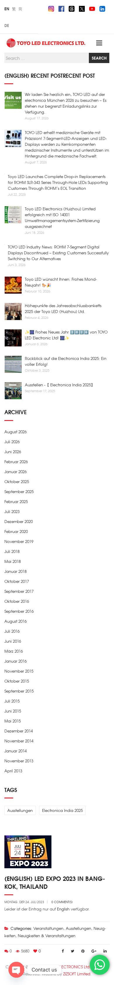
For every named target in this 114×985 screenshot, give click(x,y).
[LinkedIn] (105, 951)
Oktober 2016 (16, 601)
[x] (82, 7)
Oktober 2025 (16, 481)
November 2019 (18, 541)
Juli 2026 (12, 441)
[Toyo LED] (46, 42)
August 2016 (15, 621)
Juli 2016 (12, 631)
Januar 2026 (15, 471)
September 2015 (19, 691)
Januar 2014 (15, 751)
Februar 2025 (16, 501)
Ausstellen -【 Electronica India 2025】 (60, 384)
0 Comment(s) (62, 902)
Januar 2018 (15, 571)
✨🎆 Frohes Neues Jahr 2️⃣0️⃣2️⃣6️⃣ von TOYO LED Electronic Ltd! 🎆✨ (66, 335)
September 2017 (19, 591)
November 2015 (18, 671)
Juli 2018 (12, 551)
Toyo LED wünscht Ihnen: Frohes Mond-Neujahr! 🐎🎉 (61, 282)
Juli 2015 (12, 701)
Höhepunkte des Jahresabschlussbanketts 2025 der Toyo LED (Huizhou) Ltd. (63, 308)
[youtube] (92, 7)
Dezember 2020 (18, 521)
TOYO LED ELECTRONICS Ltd (64, 966)
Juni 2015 (12, 711)
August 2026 (15, 431)
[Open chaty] (16, 970)
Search (99, 58)
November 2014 (18, 741)
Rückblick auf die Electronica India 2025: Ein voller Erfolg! (65, 361)
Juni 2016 (12, 641)
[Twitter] (72, 951)
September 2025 (19, 491)
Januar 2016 (15, 661)
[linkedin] (102, 7)
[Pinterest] (82, 951)
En (6, 8)
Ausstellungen (20, 810)
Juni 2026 (12, 451)
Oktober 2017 (16, 581)
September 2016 (19, 611)
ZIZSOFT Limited (76, 973)
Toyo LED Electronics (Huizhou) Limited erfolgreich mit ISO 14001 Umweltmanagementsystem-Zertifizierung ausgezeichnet (62, 217)
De (6, 25)
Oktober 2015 (16, 681)
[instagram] (51, 7)
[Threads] (72, 7)
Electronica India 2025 (62, 810)
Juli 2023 (12, 511)
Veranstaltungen (48, 928)
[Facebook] (63, 951)
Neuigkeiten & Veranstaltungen (46, 935)
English (63, 909)
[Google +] (93, 951)
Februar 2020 (16, 531)
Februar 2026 (16, 461)
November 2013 (18, 761)
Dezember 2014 (18, 731)
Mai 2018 (12, 561)
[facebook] (61, 7)
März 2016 (13, 651)
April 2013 (13, 771)
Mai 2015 (12, 721)
